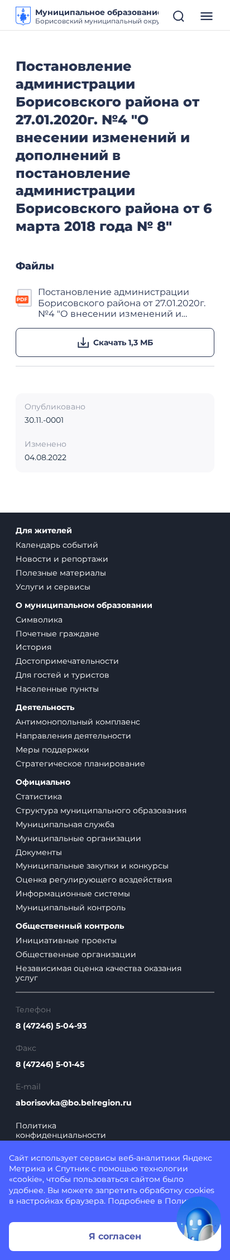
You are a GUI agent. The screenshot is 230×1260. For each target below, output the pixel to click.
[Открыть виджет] (198, 1218)
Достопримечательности (67, 661)
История (33, 647)
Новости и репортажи (62, 559)
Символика (39, 620)
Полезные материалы (61, 573)
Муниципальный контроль (71, 907)
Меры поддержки (52, 750)
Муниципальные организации (78, 838)
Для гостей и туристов (62, 675)
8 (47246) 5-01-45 (50, 1064)
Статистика (39, 796)
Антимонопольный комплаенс (78, 722)
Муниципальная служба (65, 824)
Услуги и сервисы (53, 587)
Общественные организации (76, 954)
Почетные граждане (57, 634)
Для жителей (44, 530)
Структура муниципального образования (101, 810)
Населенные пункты (57, 689)
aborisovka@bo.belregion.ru (74, 1103)
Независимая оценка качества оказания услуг (98, 973)
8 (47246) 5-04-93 (51, 1026)
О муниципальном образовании (84, 605)
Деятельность (45, 707)
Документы (39, 852)
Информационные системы (73, 894)
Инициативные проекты (66, 940)
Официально (43, 782)
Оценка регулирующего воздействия (94, 880)
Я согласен (115, 1236)
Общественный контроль (70, 926)
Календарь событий (57, 545)
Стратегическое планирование (80, 764)
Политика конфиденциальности (61, 1130)
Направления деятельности (73, 736)
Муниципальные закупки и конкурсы (92, 866)
